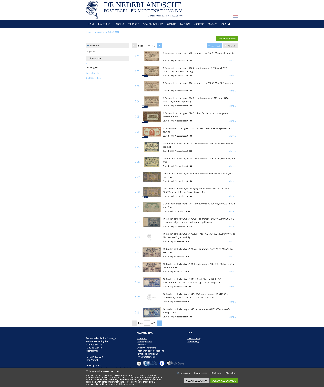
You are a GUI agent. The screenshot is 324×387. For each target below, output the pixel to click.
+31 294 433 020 (94, 356)
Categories (95, 58)
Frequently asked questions (150, 350)
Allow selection (196, 381)
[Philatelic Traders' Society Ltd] (176, 362)
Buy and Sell (105, 24)
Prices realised (227, 38)
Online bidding (194, 338)
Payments (142, 338)
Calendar (185, 24)
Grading (171, 24)
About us (199, 24)
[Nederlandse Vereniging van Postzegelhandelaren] (140, 362)
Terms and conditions (147, 353)
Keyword (94, 45)
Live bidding (193, 341)
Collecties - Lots (93, 77)
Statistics (216, 372)
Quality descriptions (146, 347)
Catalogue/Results (153, 24)
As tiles (215, 45)
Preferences (201, 372)
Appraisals (133, 24)
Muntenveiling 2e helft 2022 (107, 32)
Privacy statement (146, 356)
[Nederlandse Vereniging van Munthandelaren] (163, 362)
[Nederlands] (235, 17)
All (87, 63)
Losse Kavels (92, 72)
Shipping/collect (144, 341)
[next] (159, 45)
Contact (212, 24)
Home (91, 24)
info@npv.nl (92, 359)
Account (225, 24)
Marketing (231, 372)
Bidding (120, 24)
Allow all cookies (224, 381)
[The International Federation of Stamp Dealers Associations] (151, 362)
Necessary (185, 372)
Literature (142, 344)
